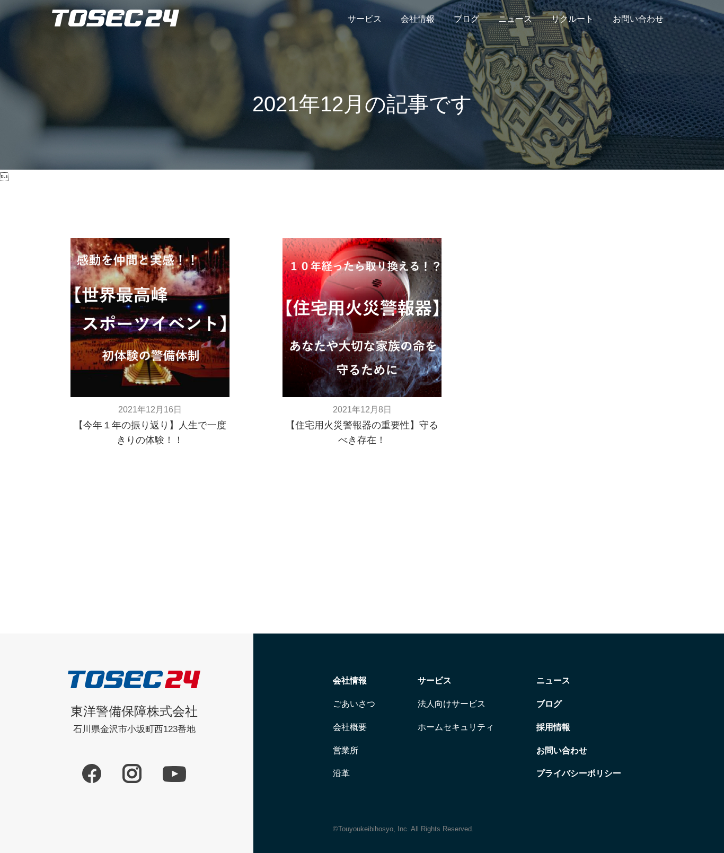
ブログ (466, 18)
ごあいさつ (354, 703)
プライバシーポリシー (578, 773)
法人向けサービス (451, 703)
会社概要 (350, 727)
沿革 (341, 773)
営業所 (345, 750)
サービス (365, 18)
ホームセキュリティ (456, 727)
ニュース (515, 18)
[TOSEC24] (115, 38)
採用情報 (553, 727)
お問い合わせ (638, 18)
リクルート (572, 18)
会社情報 (418, 18)
